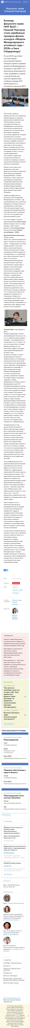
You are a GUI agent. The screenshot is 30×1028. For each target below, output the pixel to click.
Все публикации (8, 874)
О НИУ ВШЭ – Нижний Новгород (12, 963)
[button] (3, 97)
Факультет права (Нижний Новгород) (15, 10)
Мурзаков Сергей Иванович (10, 934)
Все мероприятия (9, 724)
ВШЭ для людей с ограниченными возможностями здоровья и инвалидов (13, 979)
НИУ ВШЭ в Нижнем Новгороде (12, 2)
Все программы (6, 815)
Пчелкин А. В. (7, 866)
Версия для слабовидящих (10, 975)
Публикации (8, 821)
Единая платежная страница (10, 983)
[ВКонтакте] (5, 570)
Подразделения (7, 973)
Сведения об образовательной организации (11, 969)
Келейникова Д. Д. (9, 853)
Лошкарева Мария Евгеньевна (16, 903)
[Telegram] (7, 570)
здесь (11, 1013)
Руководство (6, 966)
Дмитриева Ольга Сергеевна (11, 920)
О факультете (8, 635)
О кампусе (7, 960)
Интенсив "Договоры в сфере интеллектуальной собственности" (12, 716)
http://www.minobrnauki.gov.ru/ (11, 998)
